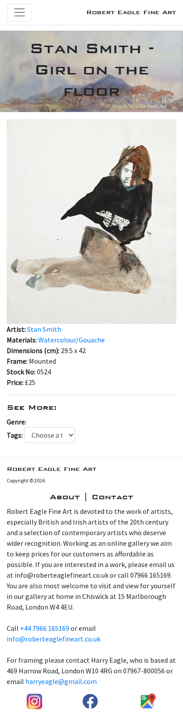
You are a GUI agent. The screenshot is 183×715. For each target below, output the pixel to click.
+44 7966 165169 (44, 628)
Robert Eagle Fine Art (131, 12)
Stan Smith (44, 329)
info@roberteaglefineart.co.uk (53, 638)
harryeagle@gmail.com (61, 681)
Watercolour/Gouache (71, 339)
